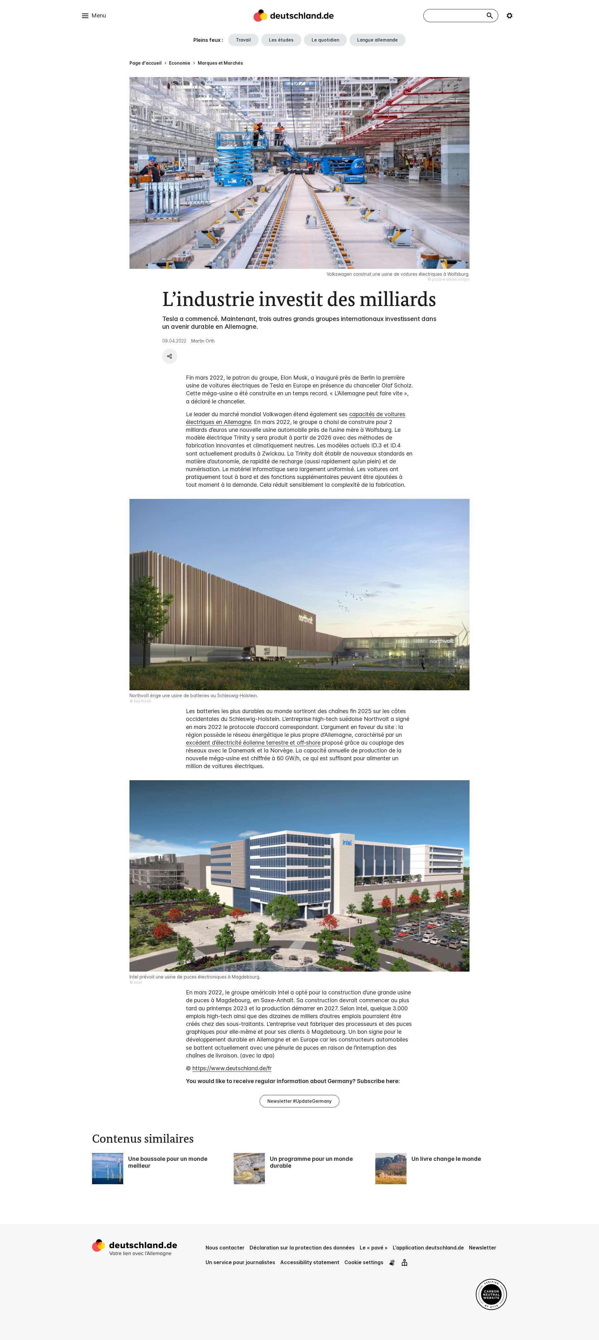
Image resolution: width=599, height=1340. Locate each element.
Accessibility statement (309, 1262)
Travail (243, 39)
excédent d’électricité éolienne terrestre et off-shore (253, 742)
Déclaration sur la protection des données (302, 1247)
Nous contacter (225, 1247)
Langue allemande (377, 39)
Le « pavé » (374, 1247)
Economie (179, 63)
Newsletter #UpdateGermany (299, 1101)
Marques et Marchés (220, 63)
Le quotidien (325, 39)
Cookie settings (363, 1262)
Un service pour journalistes (240, 1262)
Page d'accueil (145, 63)
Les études (281, 39)
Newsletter (482, 1247)
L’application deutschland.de (428, 1247)
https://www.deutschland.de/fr (231, 1068)
